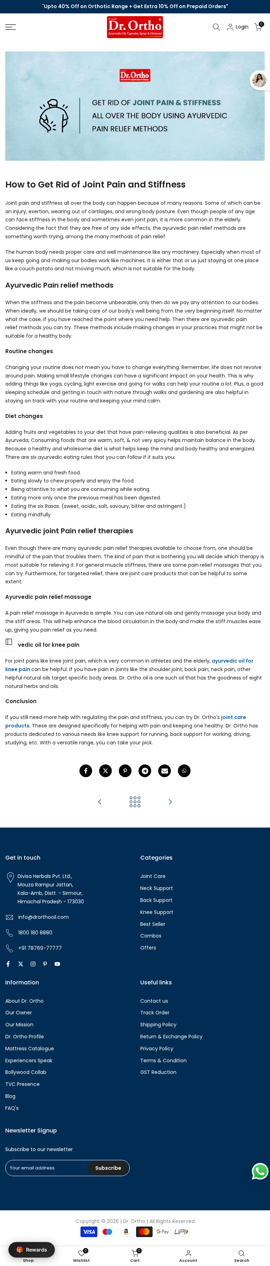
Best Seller (152, 924)
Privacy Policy (156, 1048)
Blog (10, 1096)
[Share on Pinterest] (125, 770)
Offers (148, 947)
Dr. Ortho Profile (24, 1036)
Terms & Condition (163, 1060)
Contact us (154, 1000)
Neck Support (156, 888)
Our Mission (19, 1024)
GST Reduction (158, 1072)
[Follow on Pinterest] (45, 964)
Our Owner (18, 1012)
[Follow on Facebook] (8, 964)
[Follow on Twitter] (21, 964)
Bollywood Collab (25, 1072)
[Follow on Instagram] (33, 964)
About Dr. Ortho (24, 1000)
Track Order (154, 1012)
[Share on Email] (164, 770)
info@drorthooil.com (42, 917)
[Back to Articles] (135, 802)
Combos (150, 935)
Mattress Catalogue (29, 1048)
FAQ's (12, 1108)
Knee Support (156, 912)
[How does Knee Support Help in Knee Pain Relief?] (170, 802)
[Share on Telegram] (145, 770)
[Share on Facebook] (85, 770)
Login (241, 26)
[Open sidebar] (9, 642)
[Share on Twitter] (105, 770)
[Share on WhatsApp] (184, 770)
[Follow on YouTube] (57, 964)
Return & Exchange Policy (171, 1036)
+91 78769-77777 (38, 948)
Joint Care (153, 876)
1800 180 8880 (33, 932)
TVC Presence (22, 1084)
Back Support (156, 900)
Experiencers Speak (28, 1060)
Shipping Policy (158, 1024)
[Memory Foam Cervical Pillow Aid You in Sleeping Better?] (99, 802)
